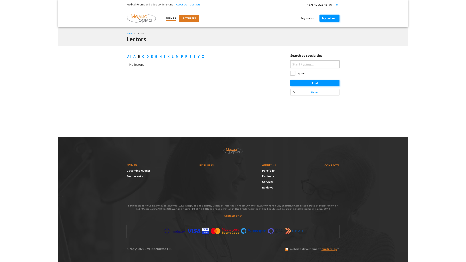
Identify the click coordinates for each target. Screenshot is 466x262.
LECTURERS (206, 165)
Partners (268, 176)
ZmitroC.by (329, 249)
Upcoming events (139, 170)
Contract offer (233, 215)
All (129, 56)
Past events (135, 176)
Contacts (195, 4)
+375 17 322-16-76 (319, 4)
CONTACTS (331, 165)
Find (315, 83)
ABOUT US (269, 165)
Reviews (267, 187)
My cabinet (329, 18)
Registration (307, 18)
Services (268, 182)
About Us (181, 4)
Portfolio (268, 170)
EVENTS (132, 165)
